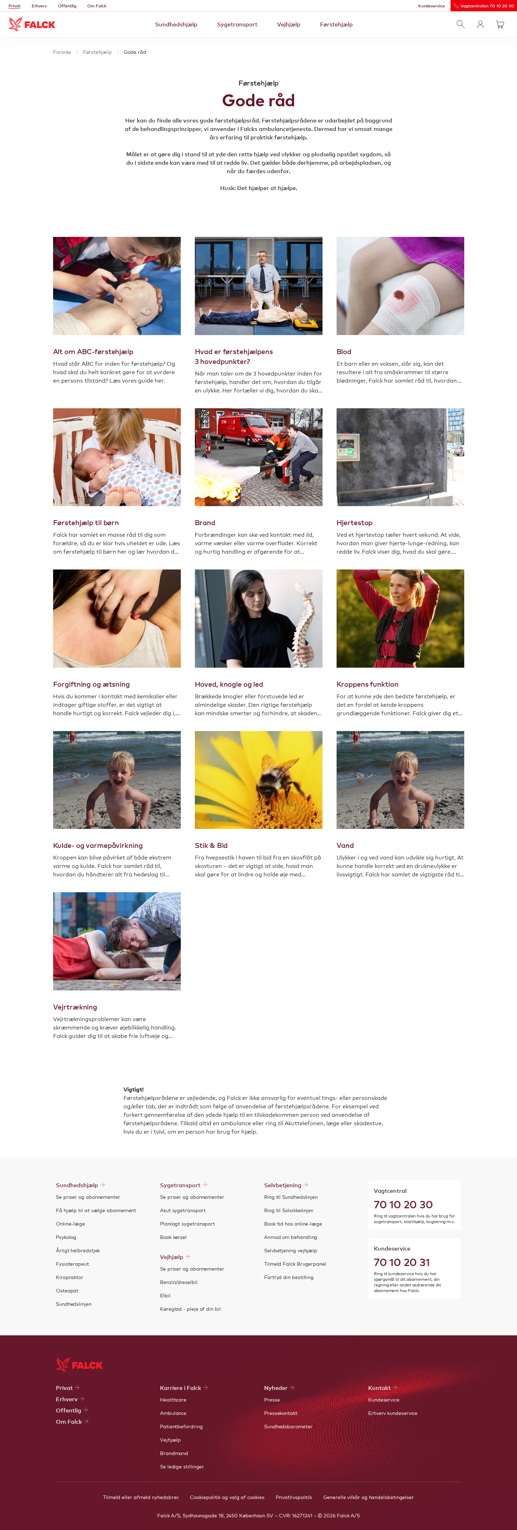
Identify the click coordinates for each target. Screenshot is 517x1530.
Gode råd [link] (135, 52)
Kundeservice (431, 5)
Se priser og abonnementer (88, 1197)
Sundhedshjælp (176, 24)
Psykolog (66, 1237)
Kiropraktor (69, 1277)
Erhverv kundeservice (392, 1413)
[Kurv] (500, 24)
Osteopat (67, 1290)
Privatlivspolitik (294, 1497)
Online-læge (70, 1223)
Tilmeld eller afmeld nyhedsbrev (141, 1497)
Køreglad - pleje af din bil (190, 1308)
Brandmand (174, 1453)
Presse (272, 1399)
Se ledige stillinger (182, 1466)
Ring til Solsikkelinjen (288, 1210)
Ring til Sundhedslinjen (291, 1197)
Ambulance (173, 1413)
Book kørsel (173, 1237)
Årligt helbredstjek (78, 1250)
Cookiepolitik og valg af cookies (227, 1497)
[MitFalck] (480, 24)
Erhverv (39, 5)
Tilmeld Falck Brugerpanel (295, 1263)
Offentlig (67, 5)
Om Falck (96, 5)
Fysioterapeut (72, 1263)
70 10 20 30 (403, 1203)
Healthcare (173, 1399)
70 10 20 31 (402, 1261)
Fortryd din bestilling (289, 1277)
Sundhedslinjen (73, 1304)
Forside (62, 52)
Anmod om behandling (290, 1237)
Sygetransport (237, 24)
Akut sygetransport (183, 1210)
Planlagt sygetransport (187, 1223)
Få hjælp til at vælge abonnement (96, 1210)
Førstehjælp (336, 24)
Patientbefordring (181, 1426)
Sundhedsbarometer (288, 1426)
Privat (14, 5)
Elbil (165, 1295)
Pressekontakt (281, 1413)
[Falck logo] (79, 1365)
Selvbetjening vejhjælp (290, 1250)
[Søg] (460, 24)
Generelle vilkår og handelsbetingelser (368, 1497)
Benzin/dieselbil (179, 1282)
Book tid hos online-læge (293, 1223)
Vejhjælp (288, 24)
